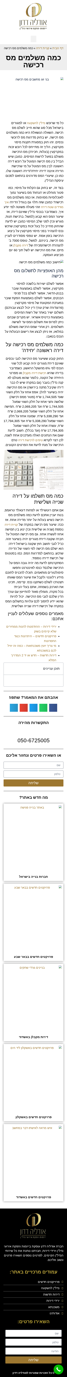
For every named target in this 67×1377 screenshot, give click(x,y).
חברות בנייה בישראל (33, 876)
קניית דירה (42, 48)
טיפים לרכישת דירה (30, 440)
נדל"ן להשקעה (36, 123)
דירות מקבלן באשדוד (33, 1037)
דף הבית (57, 48)
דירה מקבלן (20, 245)
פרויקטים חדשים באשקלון (34, 1117)
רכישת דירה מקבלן (34, 373)
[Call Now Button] (58, 1369)
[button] (33, 39)
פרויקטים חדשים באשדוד (33, 1197)
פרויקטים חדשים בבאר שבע (33, 957)
